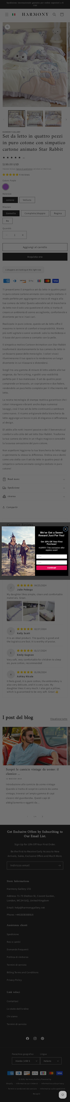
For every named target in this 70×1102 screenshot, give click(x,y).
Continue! (51, 568)
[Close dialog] (65, 529)
